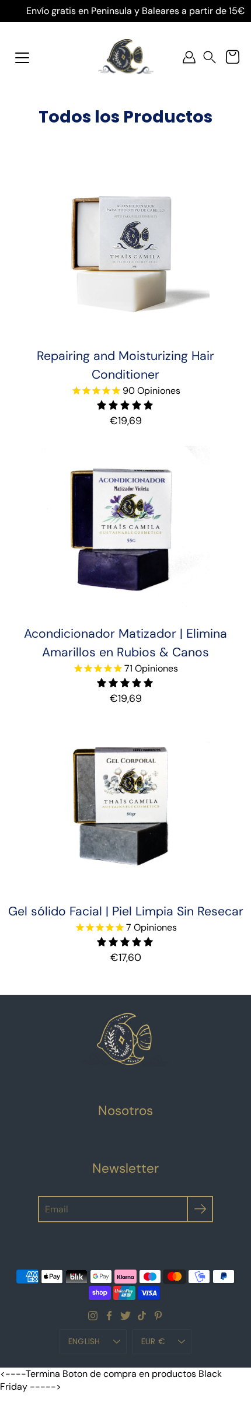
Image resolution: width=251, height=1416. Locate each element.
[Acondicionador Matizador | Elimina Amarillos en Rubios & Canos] (125, 529)
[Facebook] (109, 1315)
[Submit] (200, 1209)
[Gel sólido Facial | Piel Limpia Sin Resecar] (125, 807)
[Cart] (232, 57)
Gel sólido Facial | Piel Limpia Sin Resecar (125, 911)
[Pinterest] (158, 1315)
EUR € (153, 1341)
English (84, 1341)
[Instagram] (93, 1315)
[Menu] (22, 58)
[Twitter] (125, 1315)
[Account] (189, 57)
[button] (209, 57)
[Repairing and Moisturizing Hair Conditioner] (126, 251)
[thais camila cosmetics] (126, 57)
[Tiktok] (142, 1315)
